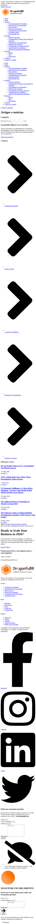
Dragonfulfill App (13, 34)
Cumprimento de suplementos (17, 42)
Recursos (7, 51)
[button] (18, 922)
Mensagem (4, 836)
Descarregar (12, 56)
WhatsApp (4, 823)
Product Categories (14, 37)
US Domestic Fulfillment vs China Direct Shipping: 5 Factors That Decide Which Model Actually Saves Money (17, 490)
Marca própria (12, 27)
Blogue (10, 53)
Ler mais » (4, 473)
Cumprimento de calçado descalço (18, 46)
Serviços (7, 22)
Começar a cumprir (10, 60)
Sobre (6, 20)
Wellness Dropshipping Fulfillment (19, 49)
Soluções (7, 36)
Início (6, 18)
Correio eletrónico (6, 821)
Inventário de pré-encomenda (17, 25)
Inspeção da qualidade (15, 29)
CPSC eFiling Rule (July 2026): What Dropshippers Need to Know (16, 478)
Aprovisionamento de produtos (17, 24)
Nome (3, 819)
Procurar (3, 121)
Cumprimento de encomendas (17, 30)
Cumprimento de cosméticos (17, 48)
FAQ (10, 55)
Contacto (7, 58)
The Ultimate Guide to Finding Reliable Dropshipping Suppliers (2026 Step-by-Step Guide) (18, 515)
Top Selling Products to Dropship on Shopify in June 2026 (15, 503)
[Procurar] (25, 121)
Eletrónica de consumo (15, 44)
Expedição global (13, 32)
